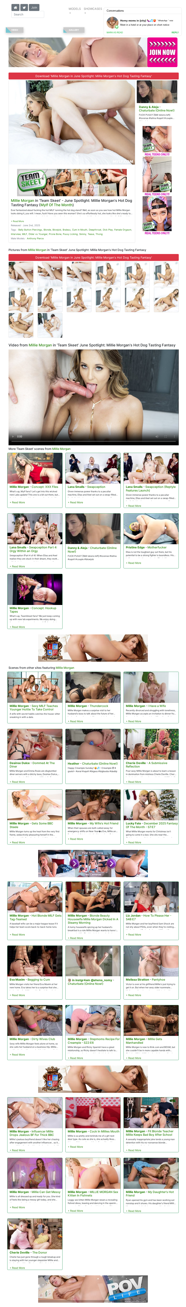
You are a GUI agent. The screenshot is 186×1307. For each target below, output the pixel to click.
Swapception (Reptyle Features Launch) (151, 488)
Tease (91, 234)
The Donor (39, 1252)
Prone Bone (55, 234)
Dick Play (108, 229)
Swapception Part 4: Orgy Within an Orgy (33, 549)
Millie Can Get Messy (46, 1192)
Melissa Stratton (137, 979)
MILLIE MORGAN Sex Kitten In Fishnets (93, 1193)
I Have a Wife (157, 706)
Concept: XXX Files (45, 487)
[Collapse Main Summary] (17, 221)
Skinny (82, 234)
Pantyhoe (158, 979)
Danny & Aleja (149, 107)
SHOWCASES (93, 9)
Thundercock (99, 706)
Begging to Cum (39, 979)
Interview (16, 234)
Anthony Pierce (35, 238)
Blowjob (56, 229)
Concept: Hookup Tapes (33, 609)
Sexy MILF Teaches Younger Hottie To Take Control (34, 707)
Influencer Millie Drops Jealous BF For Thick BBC (32, 1133)
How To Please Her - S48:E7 (148, 917)
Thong (99, 234)
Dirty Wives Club (43, 1039)
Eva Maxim (17, 979)
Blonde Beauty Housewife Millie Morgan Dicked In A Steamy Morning (93, 919)
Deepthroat (95, 229)
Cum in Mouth (79, 229)
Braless (67, 229)
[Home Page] (15, 7)
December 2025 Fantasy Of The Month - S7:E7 (152, 825)
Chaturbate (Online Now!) (157, 110)
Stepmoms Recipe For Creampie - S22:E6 (94, 1040)
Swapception (96, 487)
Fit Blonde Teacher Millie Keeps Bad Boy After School (149, 1132)
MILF (24, 234)
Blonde (47, 229)
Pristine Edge (135, 547)
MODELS (75, 9)
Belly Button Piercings (30, 229)
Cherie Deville (136, 763)
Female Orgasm (122, 229)
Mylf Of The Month (56, 205)
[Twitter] (24, 7)
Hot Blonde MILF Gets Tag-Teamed (36, 917)
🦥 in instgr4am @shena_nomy (90, 980)
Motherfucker (157, 547)
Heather (73, 763)
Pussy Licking (70, 234)
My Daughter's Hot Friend (150, 1193)
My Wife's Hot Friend (104, 823)
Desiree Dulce (20, 763)
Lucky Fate (133, 823)
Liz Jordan (133, 915)
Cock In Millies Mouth (105, 1131)
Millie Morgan (22, 200)
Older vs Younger (38, 234)
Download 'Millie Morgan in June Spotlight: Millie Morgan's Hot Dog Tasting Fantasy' (93, 76)
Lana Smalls (76, 487)
